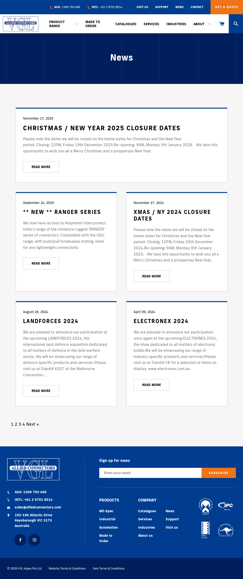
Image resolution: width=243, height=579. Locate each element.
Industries (176, 24)
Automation (108, 527)
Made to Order (92, 24)
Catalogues (125, 24)
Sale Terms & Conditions (109, 568)
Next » (32, 424)
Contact (197, 7)
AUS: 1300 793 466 (31, 492)
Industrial (107, 519)
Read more (41, 167)
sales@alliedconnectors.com (38, 507)
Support (161, 7)
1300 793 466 (66, 7)
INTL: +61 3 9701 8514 (34, 499)
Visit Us (142, 7)
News (179, 7)
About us (145, 535)
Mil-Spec (106, 511)
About (199, 24)
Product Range (57, 24)
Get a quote (226, 7)
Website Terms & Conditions (67, 568)
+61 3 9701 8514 (106, 7)
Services (151, 24)
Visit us (172, 527)
